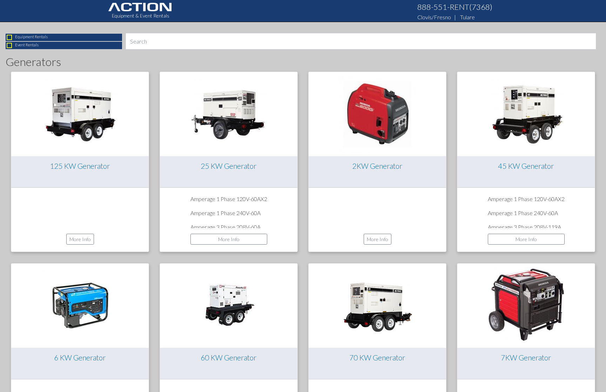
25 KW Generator (229, 165)
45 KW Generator (526, 165)
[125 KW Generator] (80, 113)
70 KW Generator (377, 357)
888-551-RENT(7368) (454, 7)
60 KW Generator (229, 357)
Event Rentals (27, 44)
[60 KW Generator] (229, 304)
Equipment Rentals (31, 36)
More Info (80, 239)
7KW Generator (526, 357)
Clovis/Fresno (434, 17)
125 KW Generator (80, 165)
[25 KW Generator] (228, 113)
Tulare (467, 17)
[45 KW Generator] (526, 113)
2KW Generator (377, 165)
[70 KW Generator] (377, 304)
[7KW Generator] (526, 304)
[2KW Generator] (377, 113)
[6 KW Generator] (80, 304)
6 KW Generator (80, 357)
